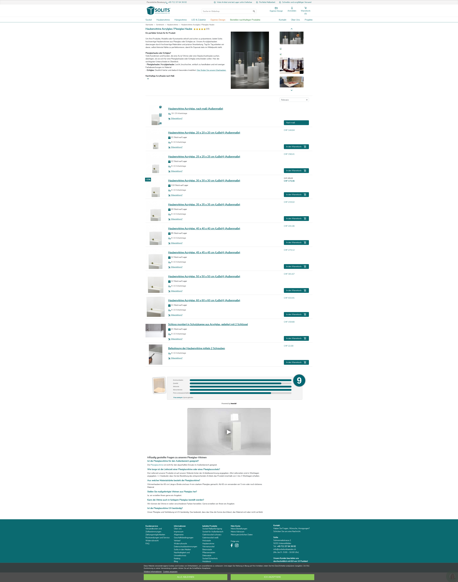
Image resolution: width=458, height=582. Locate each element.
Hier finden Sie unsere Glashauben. (211, 70)
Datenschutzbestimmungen (185, 547)
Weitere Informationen (153, 572)
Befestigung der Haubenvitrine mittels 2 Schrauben (196, 348)
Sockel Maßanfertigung (212, 529)
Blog (176, 561)
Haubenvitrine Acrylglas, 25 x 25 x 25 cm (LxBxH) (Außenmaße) (204, 156)
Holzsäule (206, 541)
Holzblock (206, 561)
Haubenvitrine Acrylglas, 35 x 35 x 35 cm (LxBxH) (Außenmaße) (204, 204)
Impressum (178, 532)
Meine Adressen (237, 532)
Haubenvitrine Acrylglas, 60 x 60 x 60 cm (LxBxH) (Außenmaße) (204, 300)
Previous (291, 90)
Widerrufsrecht (152, 541)
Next (292, 29)
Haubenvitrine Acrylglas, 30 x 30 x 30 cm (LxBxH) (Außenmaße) (204, 180)
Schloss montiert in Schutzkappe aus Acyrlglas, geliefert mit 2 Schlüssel (208, 324)
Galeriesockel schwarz (211, 535)
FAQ (147, 544)
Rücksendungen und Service (157, 538)
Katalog (177, 558)
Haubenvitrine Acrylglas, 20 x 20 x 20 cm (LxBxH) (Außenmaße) (204, 132)
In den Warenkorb (296, 146)
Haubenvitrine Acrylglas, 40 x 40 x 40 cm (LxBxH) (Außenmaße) (204, 228)
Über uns (178, 529)
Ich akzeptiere (272, 577)
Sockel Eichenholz (210, 558)
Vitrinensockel (208, 547)
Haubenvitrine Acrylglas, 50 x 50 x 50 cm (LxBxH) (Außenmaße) (204, 276)
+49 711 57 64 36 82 (177, 2)
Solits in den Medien (182, 550)
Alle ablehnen (185, 577)
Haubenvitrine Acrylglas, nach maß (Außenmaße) (195, 108)
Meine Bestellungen (239, 529)
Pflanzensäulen (208, 553)
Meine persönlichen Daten (242, 535)
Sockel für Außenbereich (212, 532)
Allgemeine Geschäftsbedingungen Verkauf (183, 538)
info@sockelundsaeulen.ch (284, 549)
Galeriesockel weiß (210, 538)
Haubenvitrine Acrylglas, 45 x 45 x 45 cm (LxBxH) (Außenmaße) (204, 252)
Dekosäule (206, 555)
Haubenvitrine (208, 544)
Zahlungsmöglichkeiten (155, 535)
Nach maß (290, 123)
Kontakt (276, 525)
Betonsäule (207, 550)
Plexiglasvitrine (157, 465)
